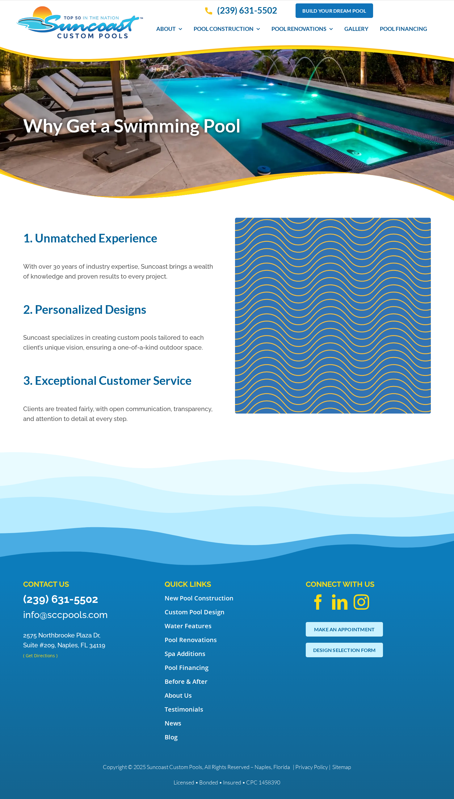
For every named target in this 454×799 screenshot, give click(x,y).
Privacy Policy (311, 766)
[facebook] (318, 602)
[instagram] (361, 602)
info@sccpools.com (65, 614)
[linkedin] (339, 602)
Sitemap (341, 766)
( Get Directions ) (40, 655)
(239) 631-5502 (60, 599)
